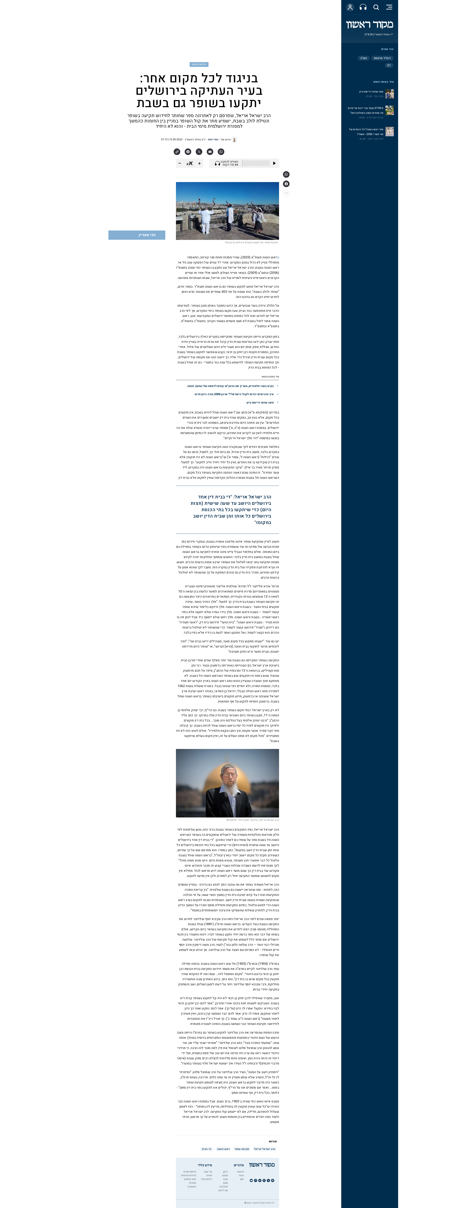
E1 (389, 65)
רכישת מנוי (206, 1179)
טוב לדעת (223, 1190)
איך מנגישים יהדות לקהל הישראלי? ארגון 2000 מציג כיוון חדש (234, 394)
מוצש (225, 1175)
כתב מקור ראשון (375, 139)
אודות (209, 1175)
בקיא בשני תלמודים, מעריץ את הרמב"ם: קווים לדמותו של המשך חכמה (230, 386)
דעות (241, 1175)
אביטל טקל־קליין (375, 117)
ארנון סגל (379, 96)
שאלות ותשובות (192, 1184)
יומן (242, 1179)
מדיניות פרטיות (188, 1175)
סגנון (225, 1183)
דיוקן (225, 1172)
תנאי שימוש (190, 1179)
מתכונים (224, 1186)
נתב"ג (363, 58)
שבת (225, 1179)
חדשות (240, 1172)
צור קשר (208, 1172)
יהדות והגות (199, 64)
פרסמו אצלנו (189, 1172)
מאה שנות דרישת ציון (371, 92)
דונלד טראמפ (382, 58)
